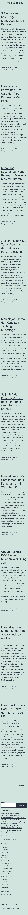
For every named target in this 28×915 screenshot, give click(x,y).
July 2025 (4, 882)
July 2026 (4, 850)
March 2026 (5, 860)
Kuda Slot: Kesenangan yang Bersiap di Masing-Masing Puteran (14, 822)
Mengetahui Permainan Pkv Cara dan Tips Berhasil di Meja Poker (11, 93)
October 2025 (5, 874)
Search (3, 802)
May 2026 (4, 855)
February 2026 (6, 863)
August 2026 (5, 847)
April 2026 (4, 858)
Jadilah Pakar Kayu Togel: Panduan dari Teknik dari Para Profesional (12, 827)
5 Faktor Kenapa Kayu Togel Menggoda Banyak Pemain (10, 814)
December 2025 (6, 868)
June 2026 (4, 852)
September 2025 (6, 876)
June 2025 (4, 884)
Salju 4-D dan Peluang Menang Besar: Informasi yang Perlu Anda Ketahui (12, 402)
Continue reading (12, 61)
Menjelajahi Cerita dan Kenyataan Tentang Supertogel (12, 831)
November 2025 (6, 871)
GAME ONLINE (15, 69)
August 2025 (5, 879)
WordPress (18, 908)
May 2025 (4, 887)
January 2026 (5, 866)
